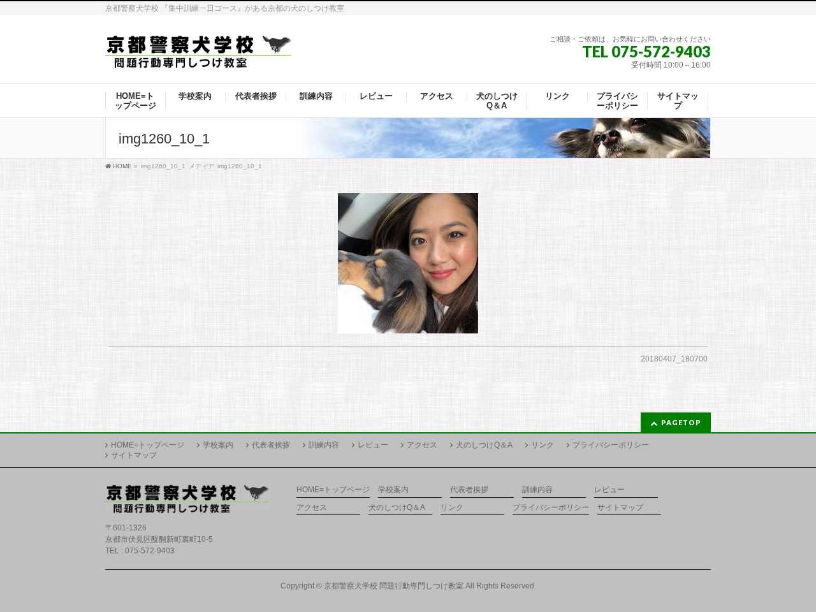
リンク (542, 445)
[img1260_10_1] (408, 263)
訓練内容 (324, 445)
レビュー (373, 445)
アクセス (422, 445)
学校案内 (218, 445)
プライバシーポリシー (610, 445)
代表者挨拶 (271, 445)
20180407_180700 (674, 358)
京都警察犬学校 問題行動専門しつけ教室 (393, 585)
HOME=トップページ (147, 445)
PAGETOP (681, 422)
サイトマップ (134, 455)
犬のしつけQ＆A (484, 445)
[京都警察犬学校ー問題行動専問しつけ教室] (199, 54)
